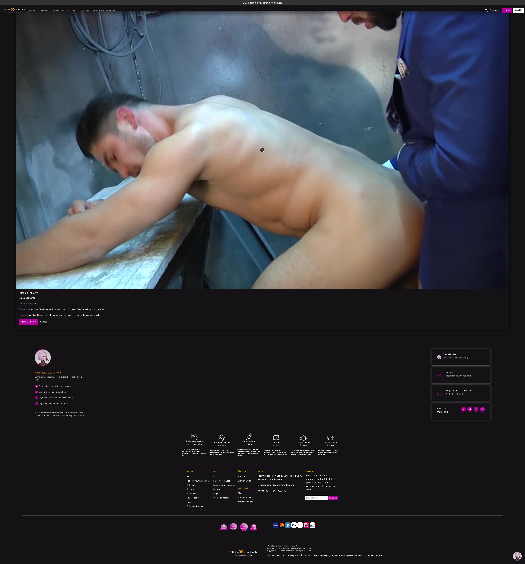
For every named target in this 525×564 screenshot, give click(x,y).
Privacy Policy (294, 555)
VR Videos (72, 10)
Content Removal (374, 555)
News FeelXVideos (246, 502)
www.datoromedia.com (269, 479)
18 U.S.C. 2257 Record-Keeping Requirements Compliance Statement (333, 555)
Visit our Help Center (455, 394)
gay (57, 315)
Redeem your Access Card (198, 481)
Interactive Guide (245, 497)
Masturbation (62, 309)
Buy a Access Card (221, 481)
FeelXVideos (320, 475)
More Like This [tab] (28, 321)
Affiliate (242, 477)
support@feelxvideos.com (458, 375)
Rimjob (90, 309)
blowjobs (41, 315)
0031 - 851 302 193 (276, 490)
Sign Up (518, 10)
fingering (70, 315)
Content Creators (245, 481)
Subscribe (333, 498)
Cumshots (51, 309)
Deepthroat (82, 309)
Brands (216, 489)
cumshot (97, 315)
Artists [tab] (43, 321)
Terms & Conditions (275, 555)
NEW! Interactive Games (104, 10)
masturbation (31, 315)
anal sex (89, 315)
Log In (507, 10)
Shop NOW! (85, 10)
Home (32, 10)
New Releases (57, 10)
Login (189, 502)
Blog (240, 493)
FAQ (188, 477)
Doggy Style (99, 309)
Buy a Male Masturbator (224, 485)
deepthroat (51, 315)
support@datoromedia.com (279, 485)
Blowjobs (43, 309)
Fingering (73, 309)
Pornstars (191, 489)
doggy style (80, 315)
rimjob (63, 315)
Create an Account (195, 506)
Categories (43, 10)
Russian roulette (28, 293)
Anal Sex (35, 309)
